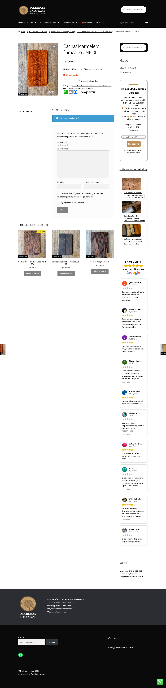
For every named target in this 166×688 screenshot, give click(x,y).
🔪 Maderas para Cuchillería (37, 32)
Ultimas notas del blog (133, 169)
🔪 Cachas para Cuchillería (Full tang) (62, 32)
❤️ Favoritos (87, 22)
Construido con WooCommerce (31, 674)
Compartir (86, 92)
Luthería (134, 130)
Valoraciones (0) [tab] (25, 111)
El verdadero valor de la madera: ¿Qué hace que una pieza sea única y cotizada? (134, 195)
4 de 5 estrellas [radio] (65, 145)
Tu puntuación (63, 142)
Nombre (61, 182)
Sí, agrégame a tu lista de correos (73, 202)
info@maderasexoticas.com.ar (131, 576)
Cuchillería (134, 127)
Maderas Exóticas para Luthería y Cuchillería (65, 599)
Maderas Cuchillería (48, 22)
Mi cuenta (100, 22)
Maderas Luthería (25, 22)
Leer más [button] (126, 382)
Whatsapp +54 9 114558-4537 (59, 605)
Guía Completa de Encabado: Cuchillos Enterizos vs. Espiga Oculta (134, 218)
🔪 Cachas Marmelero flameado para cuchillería (94, 32)
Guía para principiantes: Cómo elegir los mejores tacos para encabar (133, 241)
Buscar (21, 637)
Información (69, 22)
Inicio (23, 32)
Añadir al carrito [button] (32, 273)
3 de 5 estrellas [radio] (63, 145)
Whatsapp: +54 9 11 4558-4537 (131, 571)
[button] (54, 47)
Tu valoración (63, 149)
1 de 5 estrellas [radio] (58, 145)
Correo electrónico (92, 182)
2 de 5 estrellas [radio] (60, 145)
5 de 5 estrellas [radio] (67, 145)
